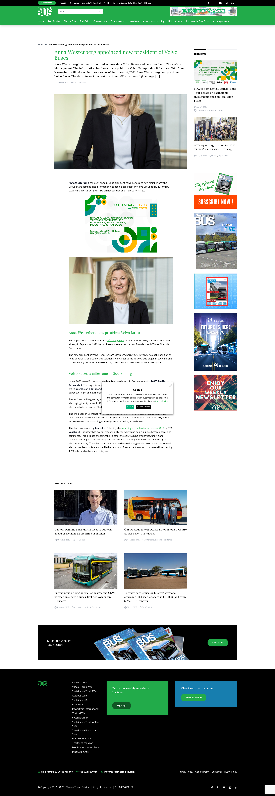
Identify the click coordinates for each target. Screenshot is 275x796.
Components (117, 21)
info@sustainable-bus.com (119, 771)
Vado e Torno (79, 682)
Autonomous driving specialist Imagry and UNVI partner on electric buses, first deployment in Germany (84, 597)
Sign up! (121, 705)
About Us (63, 3)
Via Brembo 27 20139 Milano (56, 771)
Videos (178, 21)
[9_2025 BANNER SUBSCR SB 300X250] (215, 191)
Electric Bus (70, 21)
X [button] (170, 385)
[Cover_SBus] (215, 241)
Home (41, 21)
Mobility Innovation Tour (85, 747)
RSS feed (147, 3)
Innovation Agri (80, 751)
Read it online (194, 697)
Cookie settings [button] (143, 407)
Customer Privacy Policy (224, 771)
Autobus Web (79, 695)
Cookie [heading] (137, 389)
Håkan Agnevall (115, 340)
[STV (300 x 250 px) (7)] (215, 291)
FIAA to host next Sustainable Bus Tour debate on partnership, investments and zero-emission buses (215, 94)
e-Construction (80, 717)
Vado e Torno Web (82, 686)
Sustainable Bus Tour (197, 21)
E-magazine (46, 3)
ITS (170, 21)
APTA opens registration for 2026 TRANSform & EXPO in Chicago (214, 147)
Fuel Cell (83, 21)
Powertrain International (85, 708)
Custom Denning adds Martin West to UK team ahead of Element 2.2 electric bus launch (83, 531)
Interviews (133, 21)
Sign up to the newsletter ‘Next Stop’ (127, 3)
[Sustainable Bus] (45, 11)
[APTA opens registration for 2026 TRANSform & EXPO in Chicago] (215, 129)
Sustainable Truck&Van (84, 691)
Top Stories (54, 21)
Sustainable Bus (81, 700)
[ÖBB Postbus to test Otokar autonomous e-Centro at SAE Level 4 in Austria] (155, 507)
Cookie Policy (202, 771)
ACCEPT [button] (130, 407)
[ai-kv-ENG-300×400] (215, 342)
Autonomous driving (154, 21)
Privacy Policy (186, 771)
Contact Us (74, 3)
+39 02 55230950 (88, 771)
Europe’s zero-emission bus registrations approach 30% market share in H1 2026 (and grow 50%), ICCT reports (155, 597)
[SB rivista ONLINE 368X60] (203, 11)
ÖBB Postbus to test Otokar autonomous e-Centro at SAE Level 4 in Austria (155, 531)
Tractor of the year (82, 743)
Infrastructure (99, 21)
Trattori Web (79, 713)
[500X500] (121, 229)
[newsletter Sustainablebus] (215, 393)
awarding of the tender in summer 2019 (142, 428)
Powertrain (78, 704)
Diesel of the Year (81, 738)
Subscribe (217, 642)
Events (214, 155)
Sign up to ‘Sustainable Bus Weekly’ (96, 3)
